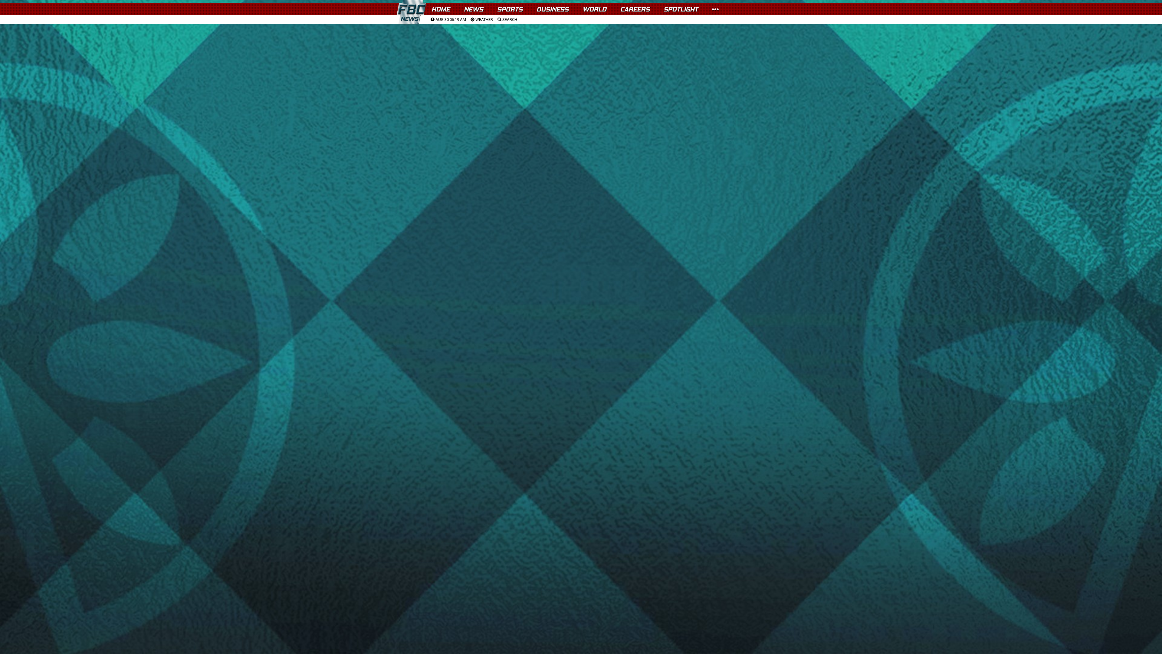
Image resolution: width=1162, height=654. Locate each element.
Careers (635, 9)
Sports (510, 9)
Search (509, 19)
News (473, 9)
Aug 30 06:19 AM (450, 19)
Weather (483, 19)
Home (441, 9)
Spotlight (681, 9)
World (594, 9)
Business (553, 9)
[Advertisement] (581, 70)
